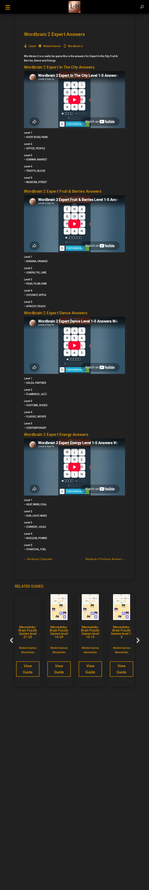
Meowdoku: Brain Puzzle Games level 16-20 (59, 632)
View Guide (28, 669)
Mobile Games (52, 46)
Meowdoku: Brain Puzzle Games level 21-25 (28, 632)
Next (137, 640)
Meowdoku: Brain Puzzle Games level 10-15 (90, 632)
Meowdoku (27, 652)
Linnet (32, 46)
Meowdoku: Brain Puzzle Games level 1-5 (121, 632)
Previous (12, 640)
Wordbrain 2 (75, 46)
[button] (7, 7)
